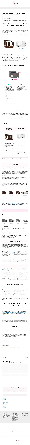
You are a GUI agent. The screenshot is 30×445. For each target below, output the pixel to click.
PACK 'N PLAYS (5, 406)
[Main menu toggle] (15, 8)
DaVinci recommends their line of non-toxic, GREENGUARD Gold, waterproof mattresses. (14, 312)
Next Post (27, 357)
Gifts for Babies (23, 414)
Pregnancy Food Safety (15, 414)
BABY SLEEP (4, 399)
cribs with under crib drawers (16, 252)
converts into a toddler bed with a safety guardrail (14, 203)
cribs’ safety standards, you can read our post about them (19, 279)
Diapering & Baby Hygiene (6, 415)
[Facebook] (16, 440)
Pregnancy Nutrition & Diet (16, 413)
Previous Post (3, 357)
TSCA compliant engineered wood (7, 269)
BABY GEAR (4, 398)
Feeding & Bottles (5, 414)
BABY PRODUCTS (5, 412)
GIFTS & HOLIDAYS (23, 412)
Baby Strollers (5, 413)
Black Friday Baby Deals (24, 415)
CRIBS (3, 403)
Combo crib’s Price (21, 48)
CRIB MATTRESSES (5, 402)
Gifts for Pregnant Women (24, 413)
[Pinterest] (18, 440)
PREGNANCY (4, 407)
